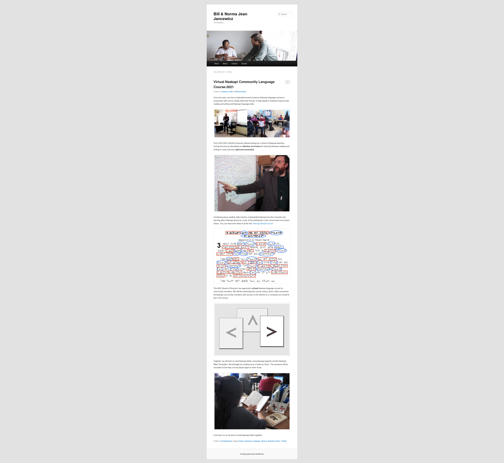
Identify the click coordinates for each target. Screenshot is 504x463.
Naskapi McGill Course (263, 223)
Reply (284, 441)
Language (256, 441)
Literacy (264, 441)
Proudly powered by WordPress (252, 454)
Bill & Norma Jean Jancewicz (230, 16)
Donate (244, 63)
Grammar (248, 441)
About (225, 63)
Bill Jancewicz (241, 91)
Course (241, 441)
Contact (234, 63)
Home (216, 63)
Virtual (277, 441)
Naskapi (271, 441)
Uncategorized (226, 441)
